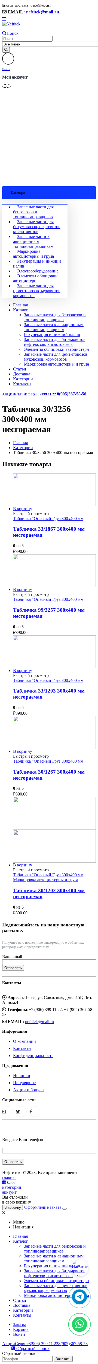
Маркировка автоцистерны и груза (33, 254)
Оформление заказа (42, 1207)
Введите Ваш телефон (22, 1139)
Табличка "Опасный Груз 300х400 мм (48, 518)
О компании (24, 1041)
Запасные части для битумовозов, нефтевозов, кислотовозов (37, 226)
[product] (54, 489)
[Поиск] (6, 50)
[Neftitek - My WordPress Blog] (11, 24)
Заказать (63, 1359)
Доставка (21, 374)
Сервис (22, 394)
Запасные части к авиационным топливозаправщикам (33, 241)
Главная (20, 305)
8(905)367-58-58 (71, 394)
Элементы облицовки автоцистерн (35, 278)
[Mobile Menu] (4, 19)
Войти (19, 1334)
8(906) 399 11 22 (43, 394)
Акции (8, 394)
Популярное (24, 1082)
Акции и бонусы (28, 1089)
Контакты (22, 383)
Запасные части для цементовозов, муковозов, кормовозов (37, 290)
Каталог (20, 310)
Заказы (19, 1324)
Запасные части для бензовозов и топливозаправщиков (33, 212)
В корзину (22, 508)
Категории (23, 379)
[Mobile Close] (3, 1212)
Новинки (21, 1075)
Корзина (21, 1329)
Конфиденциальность (33, 1055)
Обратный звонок (32, 1348)
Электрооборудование (38, 271)
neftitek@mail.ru (42, 12)
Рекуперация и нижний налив (52, 334)
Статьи (19, 369)
